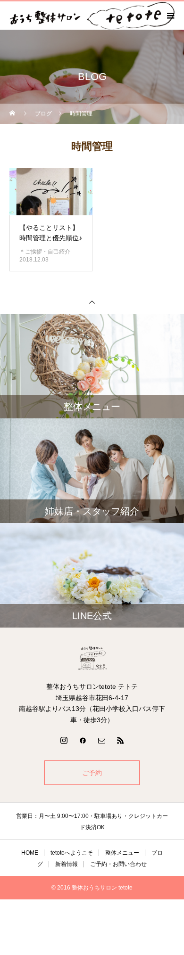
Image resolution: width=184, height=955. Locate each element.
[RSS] (120, 740)
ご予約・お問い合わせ (118, 864)
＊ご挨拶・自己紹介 (44, 251)
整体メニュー (122, 852)
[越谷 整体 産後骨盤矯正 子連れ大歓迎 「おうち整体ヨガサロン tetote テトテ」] (92, 658)
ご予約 (92, 772)
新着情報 (66, 864)
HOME (29, 852)
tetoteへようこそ (71, 852)
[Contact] (101, 740)
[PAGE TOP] (92, 302)
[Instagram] (63, 740)
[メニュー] (170, 15)
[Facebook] (82, 740)
